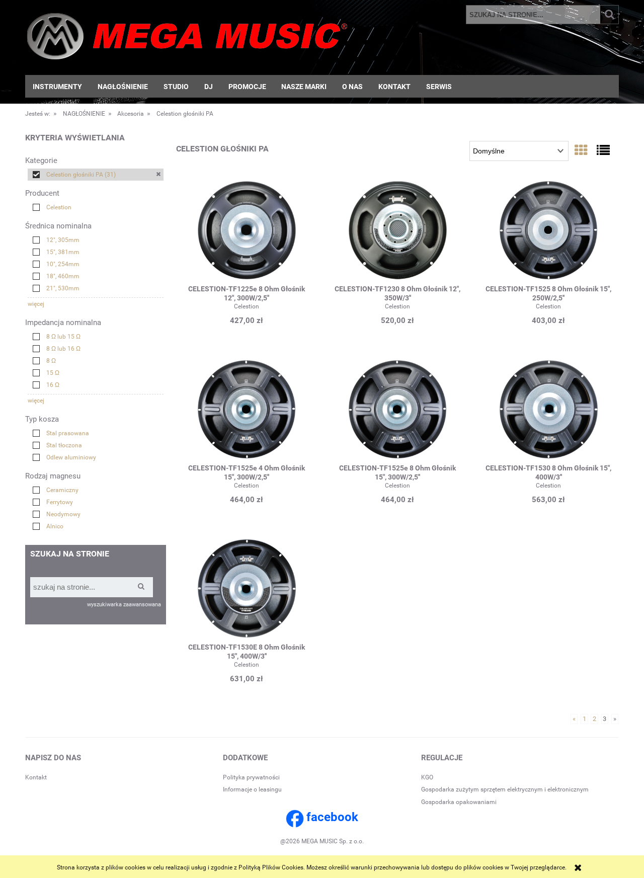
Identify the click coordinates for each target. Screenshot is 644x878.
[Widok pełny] (603, 150)
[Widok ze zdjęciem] (581, 150)
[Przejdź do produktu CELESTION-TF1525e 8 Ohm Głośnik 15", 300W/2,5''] (397, 410)
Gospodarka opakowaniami (459, 802)
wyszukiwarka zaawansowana (124, 604)
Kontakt (36, 777)
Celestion (246, 306)
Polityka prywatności (251, 777)
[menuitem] (57, 87)
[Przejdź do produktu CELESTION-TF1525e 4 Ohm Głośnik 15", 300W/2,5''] (246, 410)
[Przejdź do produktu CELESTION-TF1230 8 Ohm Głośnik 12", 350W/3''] (397, 231)
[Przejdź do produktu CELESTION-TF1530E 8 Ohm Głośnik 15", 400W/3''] (246, 589)
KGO (427, 777)
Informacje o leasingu (252, 789)
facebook (332, 817)
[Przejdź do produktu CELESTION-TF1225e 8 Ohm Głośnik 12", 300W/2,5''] (246, 231)
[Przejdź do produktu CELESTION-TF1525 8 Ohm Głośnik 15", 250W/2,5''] (548, 231)
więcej (36, 303)
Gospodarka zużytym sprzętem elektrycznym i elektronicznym (505, 789)
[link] (96, 175)
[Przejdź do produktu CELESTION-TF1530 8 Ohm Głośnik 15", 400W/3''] (548, 410)
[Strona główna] (187, 39)
